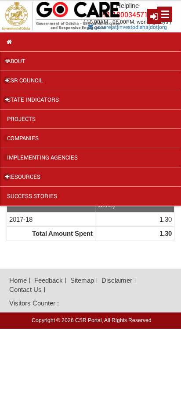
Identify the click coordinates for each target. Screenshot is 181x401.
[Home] (90, 41)
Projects (21, 119)
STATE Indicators (32, 99)
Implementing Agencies (42, 157)
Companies (23, 138)
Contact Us (25, 289)
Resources (23, 176)
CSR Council (24, 80)
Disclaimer (116, 280)
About (15, 61)
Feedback (48, 280)
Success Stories (32, 196)
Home (18, 280)
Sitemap (82, 280)
